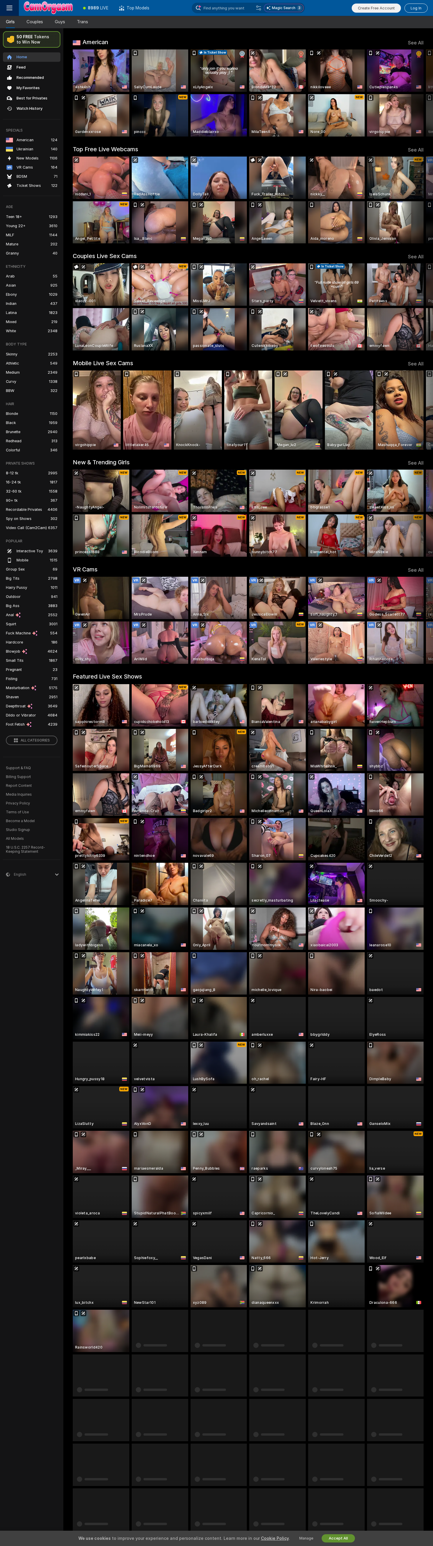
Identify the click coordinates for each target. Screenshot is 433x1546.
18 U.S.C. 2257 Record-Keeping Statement (25, 849)
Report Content (19, 786)
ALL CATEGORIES (35, 740)
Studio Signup (18, 830)
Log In (416, 8)
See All (416, 43)
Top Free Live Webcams (105, 149)
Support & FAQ (18, 768)
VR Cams (85, 569)
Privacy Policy (18, 803)
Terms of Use (17, 812)
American (95, 42)
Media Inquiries (19, 794)
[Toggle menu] (9, 8)
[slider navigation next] (418, 93)
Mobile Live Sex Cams (103, 363)
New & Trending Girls (101, 462)
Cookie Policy (275, 1538)
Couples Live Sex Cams (105, 256)
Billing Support (18, 777)
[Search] (258, 8)
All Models (15, 839)
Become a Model (20, 821)
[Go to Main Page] (48, 8)
